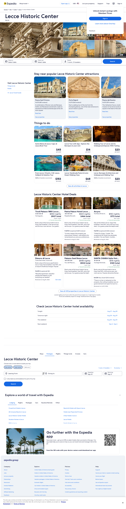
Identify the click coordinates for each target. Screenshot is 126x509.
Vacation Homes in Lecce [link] (16, 419)
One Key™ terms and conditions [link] (73, 479)
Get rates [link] (58, 279)
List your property (88, 3)
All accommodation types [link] (41, 489)
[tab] (41, 354)
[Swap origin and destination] (43, 373)
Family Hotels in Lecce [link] (70, 423)
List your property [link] (8, 476)
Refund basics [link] (99, 479)
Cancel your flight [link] (100, 476)
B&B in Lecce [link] (13, 423)
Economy (117, 368)
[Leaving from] (23, 373)
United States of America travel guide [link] (44, 470)
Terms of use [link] (68, 476)
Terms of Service (19, 504)
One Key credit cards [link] (40, 495)
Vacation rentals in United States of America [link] (46, 476)
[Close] (123, 503)
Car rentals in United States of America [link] (44, 485)
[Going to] (63, 373)
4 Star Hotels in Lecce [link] (70, 416)
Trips (108, 3)
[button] (63, 395)
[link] (105, 31)
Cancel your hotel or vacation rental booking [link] (107, 473)
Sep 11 (110, 374)
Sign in (120, 3)
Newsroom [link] (7, 482)
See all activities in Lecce (77, 186)
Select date (12, 62)
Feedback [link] (6, 495)
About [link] (5, 470)
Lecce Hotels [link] (67, 419)
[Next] (120, 97)
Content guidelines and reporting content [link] (76, 492)
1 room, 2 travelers (73, 62)
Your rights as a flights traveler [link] (103, 489)
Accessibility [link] (68, 485)
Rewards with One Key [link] (40, 492)
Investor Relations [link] (8, 485)
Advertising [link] (7, 489)
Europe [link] (6, 9)
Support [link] (97, 470)
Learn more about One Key (105, 24)
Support (100, 3)
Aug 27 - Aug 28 (112, 311)
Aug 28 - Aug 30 (112, 320)
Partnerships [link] (7, 479)
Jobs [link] (5, 473)
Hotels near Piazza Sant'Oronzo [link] (73, 412)
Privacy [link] (67, 470)
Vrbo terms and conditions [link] (72, 482)
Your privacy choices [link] (70, 489)
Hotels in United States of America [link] (43, 473)
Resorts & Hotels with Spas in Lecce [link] (74, 408)
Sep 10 (90, 374)
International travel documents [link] (103, 485)
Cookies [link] (67, 473)
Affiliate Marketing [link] (9, 492)
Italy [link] (11, 9)
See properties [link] (39, 117)
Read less (38, 113)
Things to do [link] (11, 86)
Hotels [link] (9, 88)
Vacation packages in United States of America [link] (46, 479)
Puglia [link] (15, 9)
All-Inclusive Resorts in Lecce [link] (17, 412)
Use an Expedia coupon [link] (101, 482)
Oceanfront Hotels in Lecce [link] (17, 408)
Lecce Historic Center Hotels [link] (17, 416)
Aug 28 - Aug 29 (112, 315)
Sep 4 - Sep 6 (113, 324)
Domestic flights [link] (38, 482)
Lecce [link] (20, 9)
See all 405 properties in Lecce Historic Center (77, 291)
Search (112, 61)
